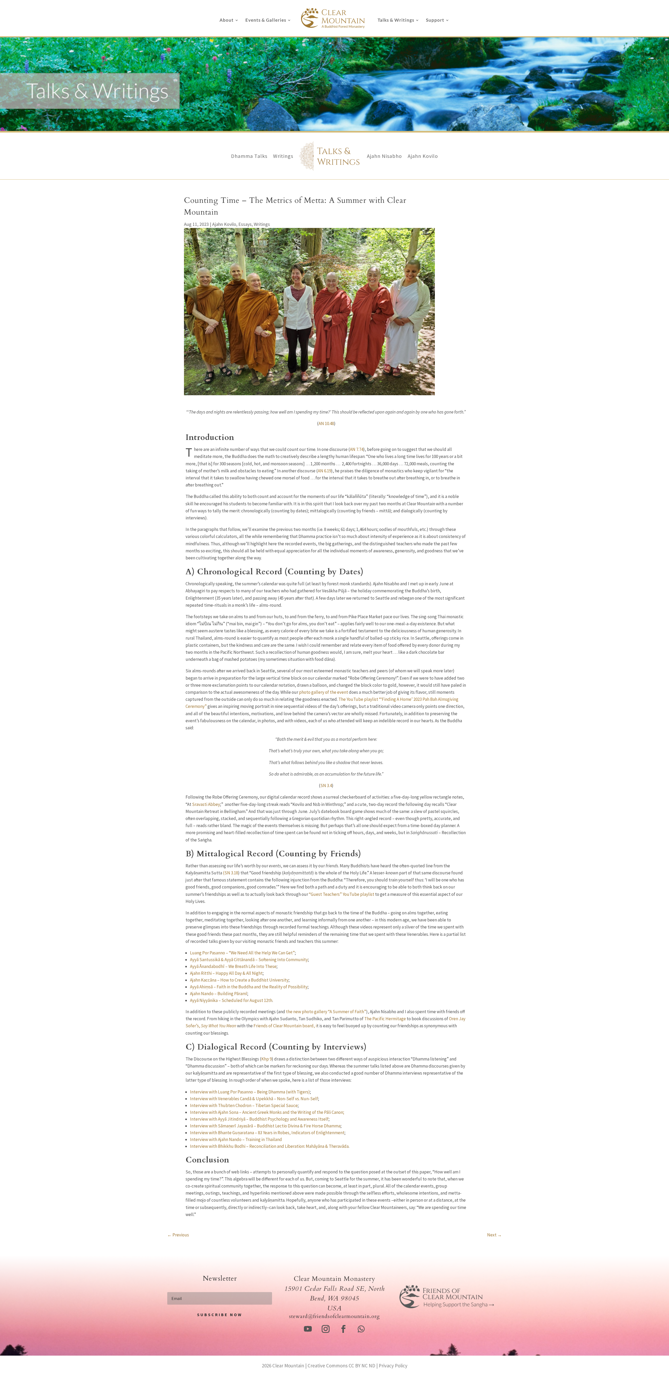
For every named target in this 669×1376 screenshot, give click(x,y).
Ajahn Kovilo (423, 156)
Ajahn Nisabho (384, 156)
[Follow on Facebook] (343, 1329)
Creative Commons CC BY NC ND (341, 1365)
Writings (283, 156)
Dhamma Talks (249, 156)
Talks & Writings (396, 20)
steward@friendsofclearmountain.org (334, 1316)
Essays (245, 224)
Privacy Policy (393, 1365)
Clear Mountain (288, 1365)
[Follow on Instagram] (325, 1329)
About (227, 20)
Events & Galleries (265, 20)
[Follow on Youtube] (308, 1329)
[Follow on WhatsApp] (361, 1329)
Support (435, 20)
